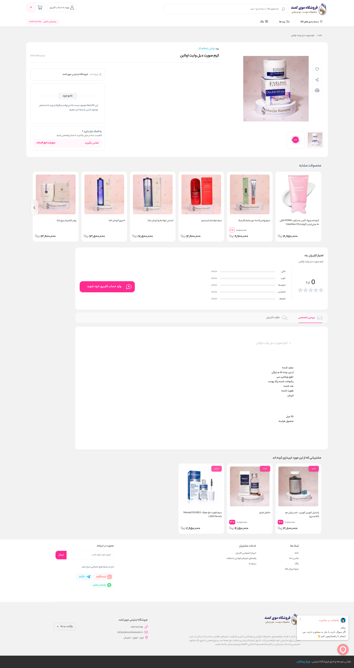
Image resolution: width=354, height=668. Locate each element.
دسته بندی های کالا (310, 22)
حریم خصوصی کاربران (245, 553)
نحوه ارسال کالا (292, 569)
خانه (319, 35)
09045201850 (45, 143)
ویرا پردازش (303, 661)
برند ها (282, 22)
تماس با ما (294, 558)
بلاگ (262, 22)
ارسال (61, 555)
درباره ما (252, 564)
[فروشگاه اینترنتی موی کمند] (309, 9)
